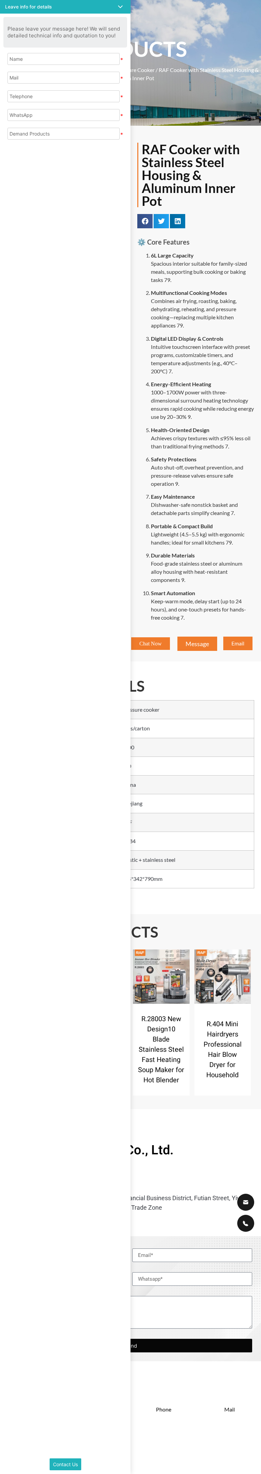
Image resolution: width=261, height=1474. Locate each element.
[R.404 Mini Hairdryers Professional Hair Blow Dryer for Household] (222, 976)
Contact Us (65, 1464)
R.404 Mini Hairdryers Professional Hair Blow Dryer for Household (223, 1049)
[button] (145, 221)
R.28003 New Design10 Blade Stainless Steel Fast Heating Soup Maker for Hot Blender (161, 1049)
